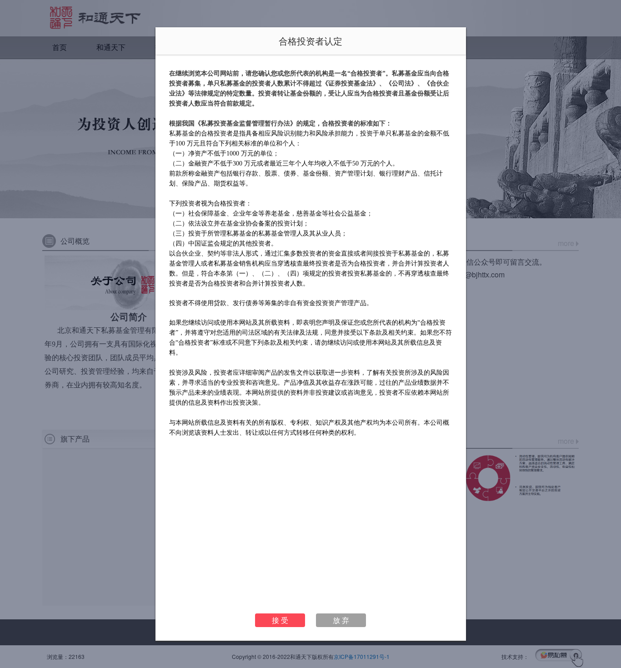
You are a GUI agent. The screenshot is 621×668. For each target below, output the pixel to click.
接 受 (280, 620)
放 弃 (341, 620)
